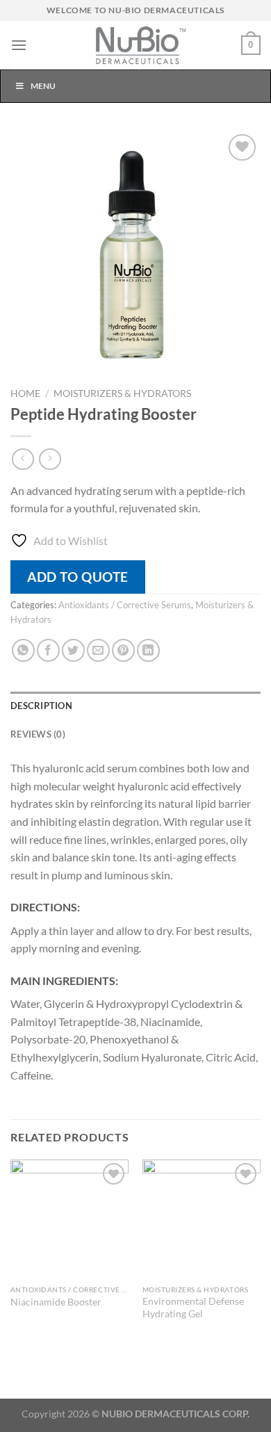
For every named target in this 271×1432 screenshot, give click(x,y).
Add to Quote (78, 577)
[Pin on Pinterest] (123, 650)
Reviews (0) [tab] (37, 734)
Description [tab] (41, 705)
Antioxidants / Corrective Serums (124, 604)
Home (25, 393)
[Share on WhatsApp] (23, 650)
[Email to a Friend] (98, 650)
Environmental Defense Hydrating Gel (193, 1307)
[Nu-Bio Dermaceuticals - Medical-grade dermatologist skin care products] (135, 45)
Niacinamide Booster (55, 1302)
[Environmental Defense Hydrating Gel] (201, 1219)
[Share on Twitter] (73, 650)
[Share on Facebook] (48, 650)
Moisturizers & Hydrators (122, 393)
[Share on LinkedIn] (148, 650)
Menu (43, 86)
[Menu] (18, 45)
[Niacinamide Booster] (69, 1219)
